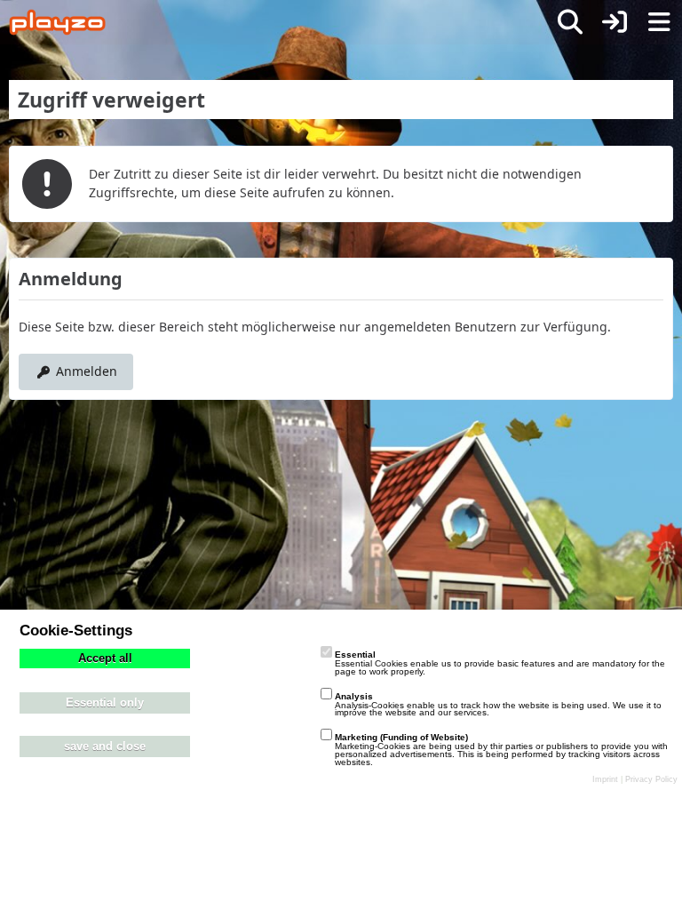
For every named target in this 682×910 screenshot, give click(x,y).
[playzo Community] (57, 22)
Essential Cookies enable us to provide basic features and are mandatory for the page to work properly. (500, 663)
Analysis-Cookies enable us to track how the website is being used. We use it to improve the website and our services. (498, 704)
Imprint (605, 779)
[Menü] (659, 22)
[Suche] (570, 22)
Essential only (105, 703)
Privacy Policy (651, 779)
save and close (105, 746)
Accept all (105, 658)
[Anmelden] (614, 22)
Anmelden (86, 371)
